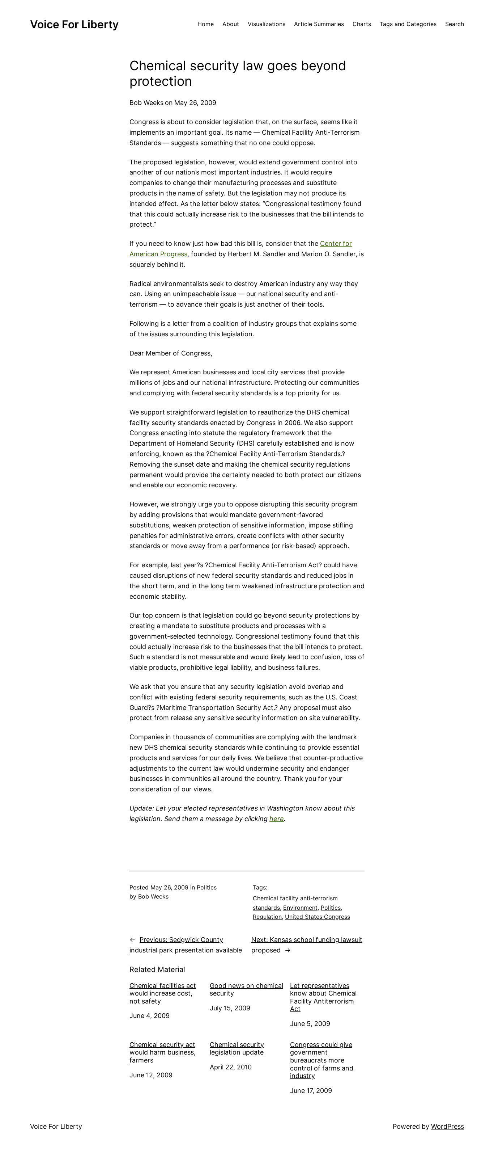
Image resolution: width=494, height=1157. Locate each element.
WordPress (447, 1126)
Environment (300, 907)
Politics (207, 887)
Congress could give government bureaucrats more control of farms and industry (321, 1060)
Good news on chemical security (246, 989)
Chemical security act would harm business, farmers (162, 1052)
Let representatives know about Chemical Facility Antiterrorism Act (323, 997)
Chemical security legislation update (237, 1048)
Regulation (267, 916)
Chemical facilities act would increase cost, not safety (162, 993)
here (276, 818)
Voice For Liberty (74, 24)
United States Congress (317, 916)
